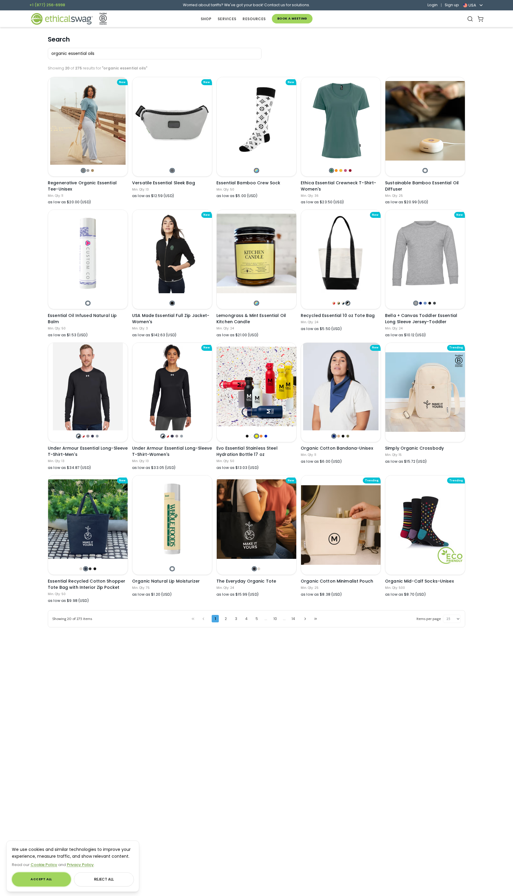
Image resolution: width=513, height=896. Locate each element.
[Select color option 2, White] (252, 436)
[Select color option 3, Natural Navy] (343, 303)
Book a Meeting (292, 18)
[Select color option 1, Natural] (81, 568)
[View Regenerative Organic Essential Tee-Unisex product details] (88, 121)
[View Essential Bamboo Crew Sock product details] (256, 121)
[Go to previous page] (203, 618)
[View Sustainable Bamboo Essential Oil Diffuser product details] (425, 121)
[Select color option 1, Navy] (333, 436)
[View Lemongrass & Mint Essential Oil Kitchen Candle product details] (256, 253)
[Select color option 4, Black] (429, 303)
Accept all (41, 879)
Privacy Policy (80, 865)
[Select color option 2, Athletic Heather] (87, 170)
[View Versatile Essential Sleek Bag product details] (172, 121)
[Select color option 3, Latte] (92, 170)
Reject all (104, 879)
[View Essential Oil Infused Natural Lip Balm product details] (88, 253)
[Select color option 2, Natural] (258, 568)
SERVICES (227, 18)
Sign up (452, 5)
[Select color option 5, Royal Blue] (265, 436)
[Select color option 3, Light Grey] (90, 568)
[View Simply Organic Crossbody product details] (425, 392)
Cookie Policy (44, 865)
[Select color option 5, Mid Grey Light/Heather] (97, 436)
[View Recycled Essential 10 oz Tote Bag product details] (341, 253)
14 (293, 618)
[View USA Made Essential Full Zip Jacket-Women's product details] (172, 253)
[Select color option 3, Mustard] (340, 170)
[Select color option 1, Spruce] (331, 170)
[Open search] (470, 19)
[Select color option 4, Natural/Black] (347, 303)
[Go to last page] (316, 618)
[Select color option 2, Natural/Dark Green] (338, 303)
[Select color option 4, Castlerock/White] (176, 436)
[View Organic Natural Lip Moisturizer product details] (172, 519)
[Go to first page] (193, 618)
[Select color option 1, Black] (172, 303)
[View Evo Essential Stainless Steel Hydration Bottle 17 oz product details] (256, 386)
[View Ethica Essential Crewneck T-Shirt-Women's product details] (341, 121)
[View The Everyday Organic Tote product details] (256, 519)
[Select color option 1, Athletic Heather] (415, 303)
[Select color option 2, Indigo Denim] (85, 568)
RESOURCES (254, 18)
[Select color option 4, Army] (347, 436)
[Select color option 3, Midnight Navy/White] (172, 436)
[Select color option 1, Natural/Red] (333, 303)
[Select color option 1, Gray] (172, 170)
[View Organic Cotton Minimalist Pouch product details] (341, 525)
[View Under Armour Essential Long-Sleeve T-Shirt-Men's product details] (88, 386)
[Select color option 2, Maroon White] (83, 436)
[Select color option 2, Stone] (338, 436)
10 (275, 618)
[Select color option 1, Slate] (83, 170)
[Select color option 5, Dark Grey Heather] (434, 303)
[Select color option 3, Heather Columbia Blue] (425, 303)
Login (433, 5)
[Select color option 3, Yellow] (256, 436)
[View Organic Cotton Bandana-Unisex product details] (341, 386)
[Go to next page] (305, 618)
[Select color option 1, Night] (254, 568)
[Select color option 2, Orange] (336, 170)
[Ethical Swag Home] (61, 19)
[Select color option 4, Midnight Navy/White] (92, 436)
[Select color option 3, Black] (343, 436)
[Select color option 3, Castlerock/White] (87, 436)
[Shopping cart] (480, 19)
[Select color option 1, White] (425, 170)
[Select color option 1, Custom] (256, 170)
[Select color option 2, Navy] (420, 303)
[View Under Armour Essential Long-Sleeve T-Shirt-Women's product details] (172, 386)
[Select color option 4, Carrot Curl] (261, 436)
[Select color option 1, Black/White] (78, 436)
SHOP (206, 18)
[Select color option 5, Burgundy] (350, 170)
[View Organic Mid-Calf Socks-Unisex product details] (425, 525)
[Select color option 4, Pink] (345, 170)
